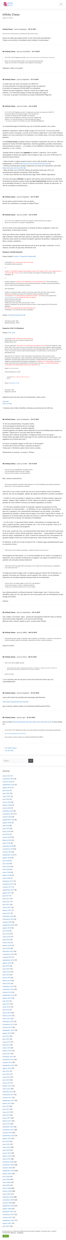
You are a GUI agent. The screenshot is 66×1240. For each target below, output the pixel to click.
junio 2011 (6, 1109)
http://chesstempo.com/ (21, 722)
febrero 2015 (7, 980)
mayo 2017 (6, 901)
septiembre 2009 (9, 1171)
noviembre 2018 (8, 849)
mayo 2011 (6, 1112)
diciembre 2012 (8, 1056)
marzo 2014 (7, 1013)
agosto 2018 (7, 858)
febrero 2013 (7, 1051)
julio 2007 (6, 1226)
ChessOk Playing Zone (16, 315)
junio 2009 (6, 1179)
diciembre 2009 (8, 1162)
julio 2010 (6, 1141)
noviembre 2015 (8, 954)
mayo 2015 (6, 972)
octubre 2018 (7, 852)
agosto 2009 (7, 1173)
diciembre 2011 (8, 1092)
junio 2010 (6, 1144)
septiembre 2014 (8, 995)
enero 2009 (7, 1194)
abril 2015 (6, 975)
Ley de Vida (9, 750)
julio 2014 (6, 1001)
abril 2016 (6, 940)
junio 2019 (6, 828)
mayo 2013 (6, 1042)
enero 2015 (6, 983)
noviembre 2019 (8, 814)
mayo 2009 (6, 1182)
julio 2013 (6, 1036)
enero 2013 (6, 1054)
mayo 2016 (6, 937)
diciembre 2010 (8, 1127)
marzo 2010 (7, 1153)
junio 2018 (6, 863)
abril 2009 (6, 1185)
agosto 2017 (7, 893)
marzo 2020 (7, 802)
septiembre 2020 (8, 785)
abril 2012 (6, 1080)
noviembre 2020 (8, 779)
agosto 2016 (7, 928)
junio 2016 (6, 934)
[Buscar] (30, 761)
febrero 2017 (7, 910)
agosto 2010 (7, 1138)
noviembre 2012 (8, 1059)
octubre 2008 (7, 1203)
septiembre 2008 (8, 1206)
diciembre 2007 (8, 1211)
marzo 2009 (7, 1188)
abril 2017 (6, 904)
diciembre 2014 (8, 986)
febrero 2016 (7, 945)
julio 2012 (6, 1071)
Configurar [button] (20, 1232)
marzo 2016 (7, 942)
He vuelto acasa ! (11, 748)
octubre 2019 (7, 817)
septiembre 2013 (8, 1030)
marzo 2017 (7, 907)
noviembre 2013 (8, 1024)
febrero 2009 (7, 1191)
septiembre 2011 (8, 1100)
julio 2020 (6, 790)
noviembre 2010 (8, 1130)
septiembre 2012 (8, 1065)
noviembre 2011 (8, 1095)
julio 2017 (6, 896)
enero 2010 (6, 1159)
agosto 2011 (7, 1103)
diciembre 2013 (8, 1021)
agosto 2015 (7, 963)
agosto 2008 (7, 1209)
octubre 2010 (7, 1133)
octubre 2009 (7, 1168)
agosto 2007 (7, 1223)
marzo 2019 (7, 837)
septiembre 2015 (8, 960)
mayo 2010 (6, 1147)
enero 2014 (6, 1018)
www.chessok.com (10, 297)
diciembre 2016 (8, 916)
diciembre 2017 (8, 881)
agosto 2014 (7, 998)
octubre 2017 (7, 887)
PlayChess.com (13, 383)
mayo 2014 (6, 1007)
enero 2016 (6, 948)
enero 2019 (6, 843)
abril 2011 (6, 1115)
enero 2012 (6, 1089)
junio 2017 (6, 899)
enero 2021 (6, 776)
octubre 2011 (7, 1097)
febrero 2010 (7, 1156)
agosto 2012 (7, 1068)
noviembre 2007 (8, 1214)
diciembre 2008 (8, 1197)
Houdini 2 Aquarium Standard (23, 256)
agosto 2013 (7, 1033)
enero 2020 (7, 808)
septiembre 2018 (8, 855)
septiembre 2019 (8, 820)
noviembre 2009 (8, 1165)
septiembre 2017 (8, 890)
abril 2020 (6, 799)
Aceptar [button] (6, 1236)
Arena (5, 401)
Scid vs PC (6, 404)
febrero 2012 (7, 1086)
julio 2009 (6, 1176)
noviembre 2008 (8, 1200)
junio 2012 (6, 1074)
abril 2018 (6, 869)
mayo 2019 (6, 831)
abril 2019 (6, 834)
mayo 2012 (6, 1077)
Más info (13, 1232)
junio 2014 (6, 1004)
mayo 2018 (6, 866)
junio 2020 (6, 793)
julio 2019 (6, 825)
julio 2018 (6, 861)
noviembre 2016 (8, 919)
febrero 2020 (7, 805)
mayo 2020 (6, 796)
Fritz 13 (10, 332)
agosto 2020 (7, 787)
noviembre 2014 (8, 989)
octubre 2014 (7, 992)
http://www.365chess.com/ (42, 722)
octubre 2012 (7, 1062)
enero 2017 (6, 913)
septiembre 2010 (8, 1135)
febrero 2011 (7, 1121)
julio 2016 (6, 931)
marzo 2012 (7, 1083)
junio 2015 (6, 969)
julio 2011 (6, 1106)
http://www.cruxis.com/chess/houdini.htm (34, 163)
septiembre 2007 (8, 1220)
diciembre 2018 (8, 846)
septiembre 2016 (8, 925)
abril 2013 (6, 1045)
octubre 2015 (7, 957)
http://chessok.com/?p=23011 (13, 168)
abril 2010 (6, 1150)
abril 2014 (6, 1010)
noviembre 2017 (8, 884)
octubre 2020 (7, 782)
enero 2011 (6, 1124)
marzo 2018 (7, 872)
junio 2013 (6, 1039)
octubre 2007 (7, 1217)
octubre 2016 (7, 922)
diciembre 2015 (8, 951)
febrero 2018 (7, 875)
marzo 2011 (6, 1118)
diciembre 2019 (8, 811)
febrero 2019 (7, 840)
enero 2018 (6, 878)
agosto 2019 (7, 823)
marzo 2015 (7, 978)
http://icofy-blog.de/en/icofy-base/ (15, 702)
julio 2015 (6, 966)
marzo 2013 (7, 1048)
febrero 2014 (7, 1016)
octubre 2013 (7, 1027)
